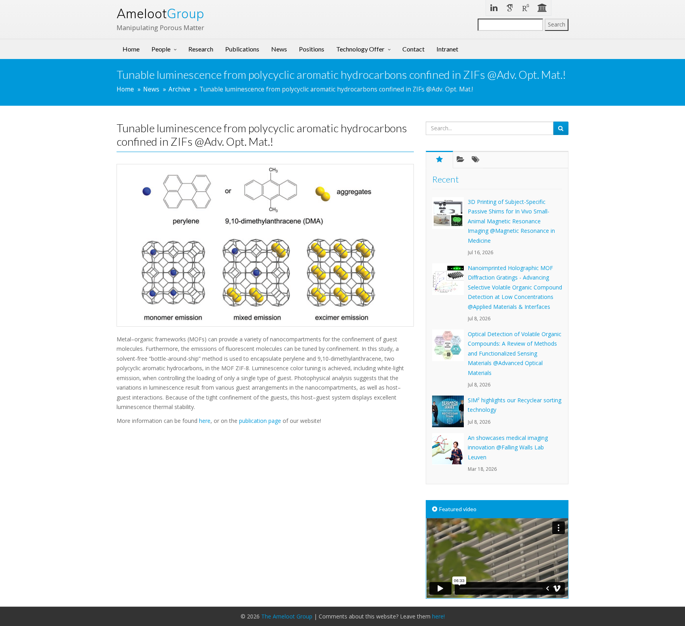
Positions (311, 49)
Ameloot (160, 13)
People (160, 49)
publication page (260, 420)
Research (200, 49)
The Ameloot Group (286, 616)
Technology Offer (360, 49)
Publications (242, 49)
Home (131, 49)
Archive (179, 89)
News (279, 49)
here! (438, 616)
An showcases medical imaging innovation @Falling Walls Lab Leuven (508, 447)
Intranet (447, 49)
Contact (413, 49)
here (204, 420)
